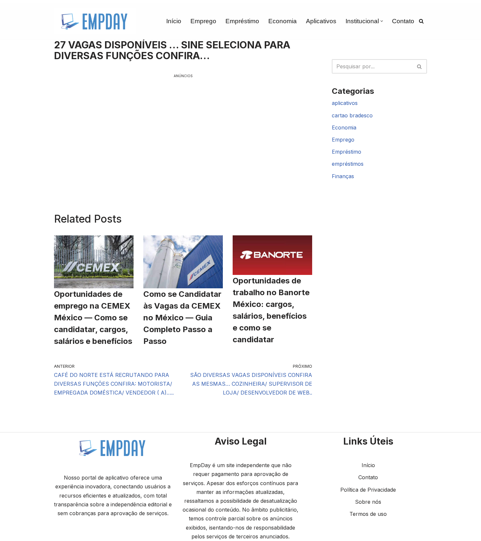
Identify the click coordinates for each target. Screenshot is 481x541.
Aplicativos (321, 21)
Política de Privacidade (368, 489)
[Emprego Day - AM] (95, 21)
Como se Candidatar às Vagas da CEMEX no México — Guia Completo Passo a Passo (182, 317)
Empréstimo (242, 21)
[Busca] (421, 21)
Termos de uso (368, 514)
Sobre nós (368, 502)
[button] (382, 21)
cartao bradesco (352, 115)
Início (173, 21)
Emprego (203, 21)
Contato (403, 21)
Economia (282, 21)
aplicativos (345, 103)
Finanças (343, 176)
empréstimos (348, 164)
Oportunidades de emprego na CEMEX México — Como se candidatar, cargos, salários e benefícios (93, 317)
